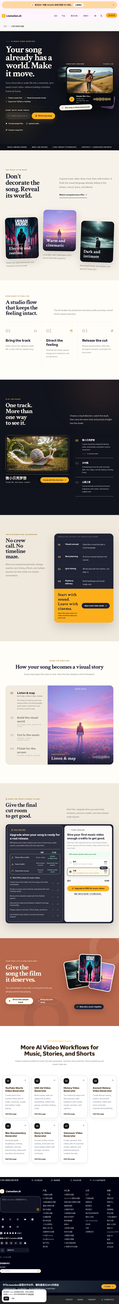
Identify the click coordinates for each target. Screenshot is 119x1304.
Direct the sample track (21, 1000)
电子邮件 (3, 1267)
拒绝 (13, 1298)
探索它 (85, 16)
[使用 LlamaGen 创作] (37, 1209)
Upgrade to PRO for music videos (89, 888)
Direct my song (45, 116)
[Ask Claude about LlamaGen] (11, 1243)
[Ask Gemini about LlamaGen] (16, 1243)
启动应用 (111, 15)
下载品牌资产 (92, 1300)
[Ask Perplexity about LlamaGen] (6, 1243)
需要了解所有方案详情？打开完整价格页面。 (88, 894)
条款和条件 (69, 1300)
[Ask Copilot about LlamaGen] (25, 1243)
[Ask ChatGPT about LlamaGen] (2, 1243)
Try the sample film (15, 123)
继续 (6, 1298)
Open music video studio (94, 606)
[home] (11, 16)
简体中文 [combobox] (10, 1250)
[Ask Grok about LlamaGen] (20, 1243)
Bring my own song (46, 1000)
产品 (63, 16)
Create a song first (15, 130)
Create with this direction (53, 480)
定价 (55, 16)
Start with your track (17, 110)
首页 (5, 26)
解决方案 (74, 16)
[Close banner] (113, 5)
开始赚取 (107, 1287)
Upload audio (34, 123)
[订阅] (38, 1271)
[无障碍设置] (2, 1250)
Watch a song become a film (71, 195)
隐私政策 (80, 1300)
